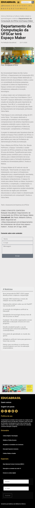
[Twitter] (5, 411)
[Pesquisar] (33, 2)
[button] (18, 2)
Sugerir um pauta (7, 407)
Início (3, 16)
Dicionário (6, 6)
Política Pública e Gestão (9, 453)
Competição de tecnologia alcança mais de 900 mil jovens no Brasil (17, 315)
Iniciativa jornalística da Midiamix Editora (13, 504)
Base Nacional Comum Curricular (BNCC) (13, 464)
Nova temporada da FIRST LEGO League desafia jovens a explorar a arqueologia (16, 294)
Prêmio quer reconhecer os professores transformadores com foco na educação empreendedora (16, 346)
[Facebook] (2, 411)
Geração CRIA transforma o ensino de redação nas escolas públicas (15, 299)
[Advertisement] (14, 273)
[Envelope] (16, 411)
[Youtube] (12, 411)
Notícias (10, 16)
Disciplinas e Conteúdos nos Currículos (13, 444)
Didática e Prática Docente (9, 440)
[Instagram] (9, 411)
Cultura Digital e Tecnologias (10, 435)
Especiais (4, 459)
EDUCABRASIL (8, 2)
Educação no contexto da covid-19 (12, 468)
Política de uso (6, 416)
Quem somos (6, 402)
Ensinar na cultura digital (9, 473)
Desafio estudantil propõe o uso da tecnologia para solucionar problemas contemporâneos (15, 328)
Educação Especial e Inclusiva (10, 449)
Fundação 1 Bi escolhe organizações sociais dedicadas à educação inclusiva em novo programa (17, 321)
